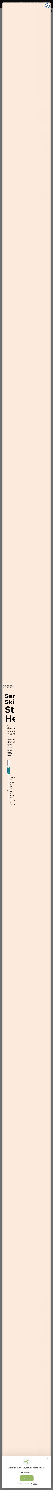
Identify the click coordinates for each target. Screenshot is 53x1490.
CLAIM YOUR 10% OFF (9, 770)
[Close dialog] (47, 5)
